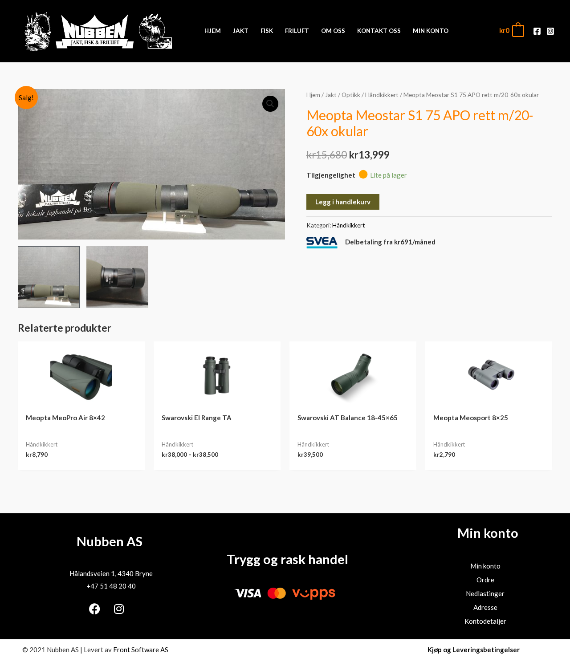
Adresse (485, 607)
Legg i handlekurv (342, 202)
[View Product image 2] (117, 277)
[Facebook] (537, 31)
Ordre (485, 580)
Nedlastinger (485, 593)
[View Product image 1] (49, 277)
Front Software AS (140, 650)
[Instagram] (550, 31)
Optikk (351, 94)
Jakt (331, 94)
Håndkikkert (382, 94)
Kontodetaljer (485, 621)
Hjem (313, 94)
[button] (270, 104)
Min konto (485, 566)
